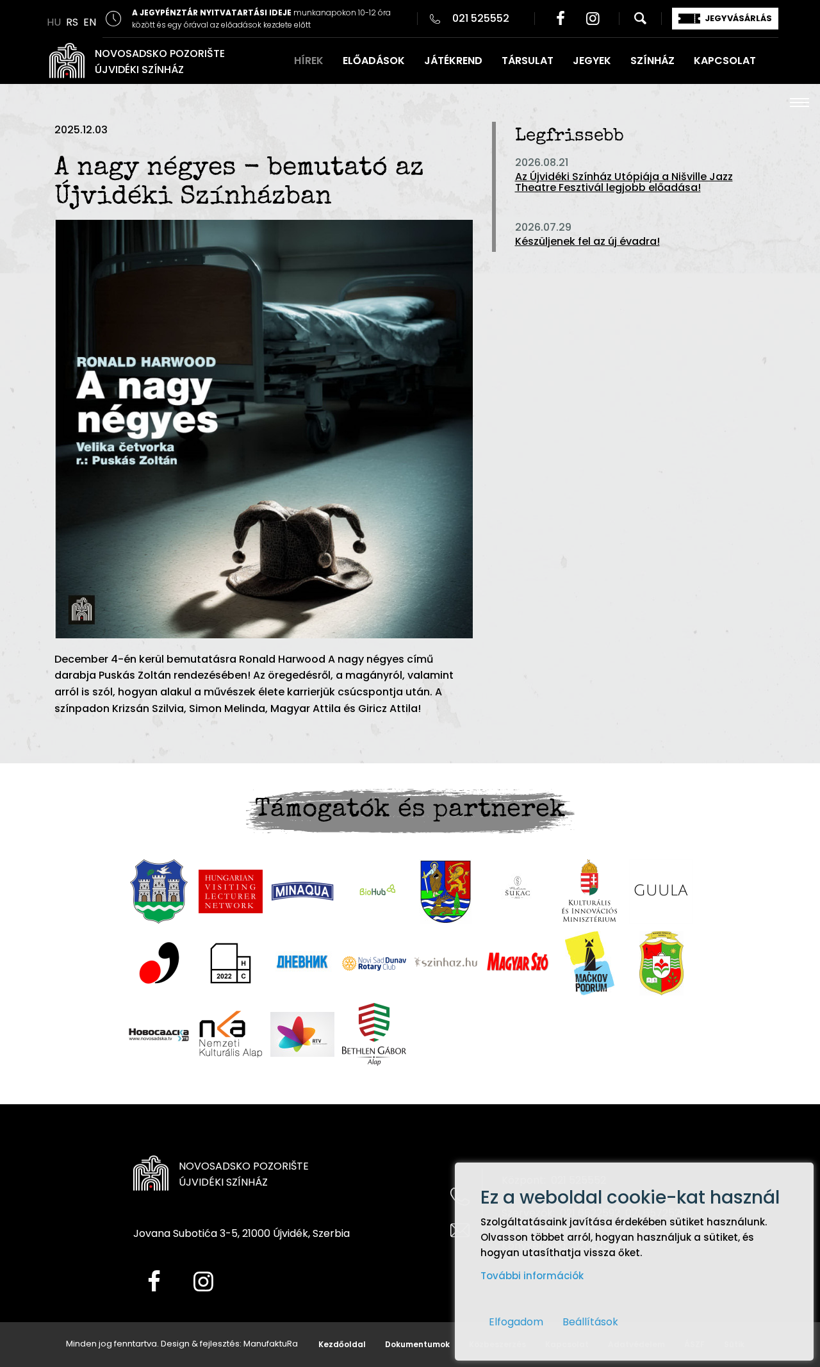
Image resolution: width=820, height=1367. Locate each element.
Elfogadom (516, 1321)
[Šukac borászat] (518, 891)
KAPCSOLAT (725, 60)
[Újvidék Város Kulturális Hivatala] (159, 891)
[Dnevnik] (302, 963)
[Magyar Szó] (518, 963)
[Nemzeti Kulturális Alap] (231, 1034)
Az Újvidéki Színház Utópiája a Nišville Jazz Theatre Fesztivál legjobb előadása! (624, 182)
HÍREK (309, 60)
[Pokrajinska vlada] (446, 891)
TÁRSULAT (528, 60)
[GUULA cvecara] (661, 891)
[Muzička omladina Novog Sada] (159, 963)
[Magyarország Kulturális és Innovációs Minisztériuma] (590, 891)
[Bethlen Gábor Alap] (374, 1034)
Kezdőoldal (342, 1344)
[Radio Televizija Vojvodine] (302, 1034)
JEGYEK (592, 60)
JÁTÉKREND (453, 60)
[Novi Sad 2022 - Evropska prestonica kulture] (231, 963)
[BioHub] (374, 891)
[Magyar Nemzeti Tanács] (661, 963)
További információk (532, 1275)
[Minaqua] (302, 891)
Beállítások (590, 1321)
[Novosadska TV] (159, 1034)
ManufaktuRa (270, 1344)
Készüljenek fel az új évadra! (587, 241)
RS (72, 22)
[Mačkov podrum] (589, 963)
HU (54, 22)
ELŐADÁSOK (374, 60)
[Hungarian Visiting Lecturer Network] (231, 891)
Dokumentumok (417, 1344)
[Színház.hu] (446, 963)
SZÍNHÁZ (652, 60)
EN (89, 22)
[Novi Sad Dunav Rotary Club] (374, 963)
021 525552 (480, 18)
